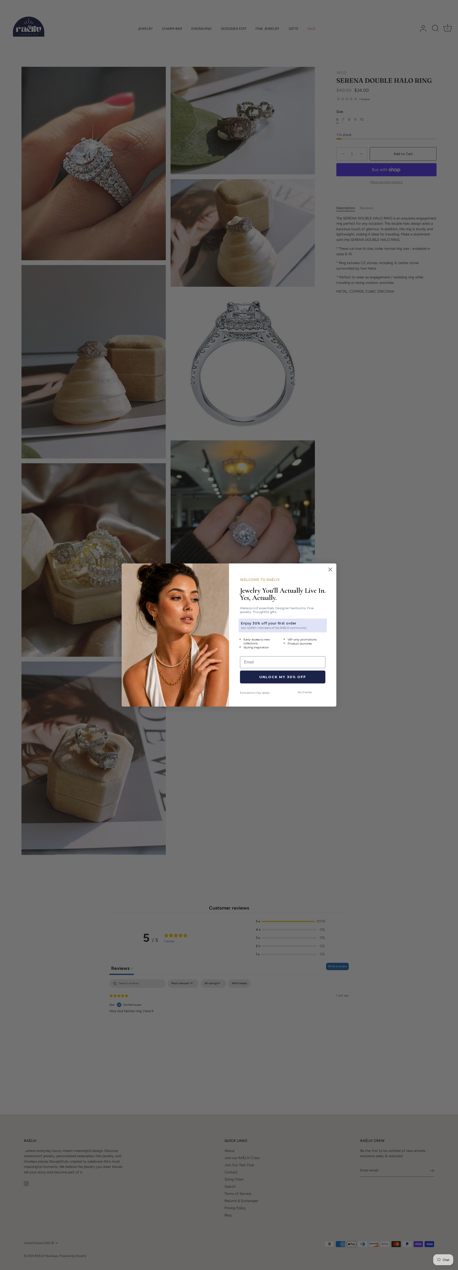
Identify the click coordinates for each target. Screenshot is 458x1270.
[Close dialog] (330, 569)
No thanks (305, 692)
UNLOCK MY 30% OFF (282, 677)
